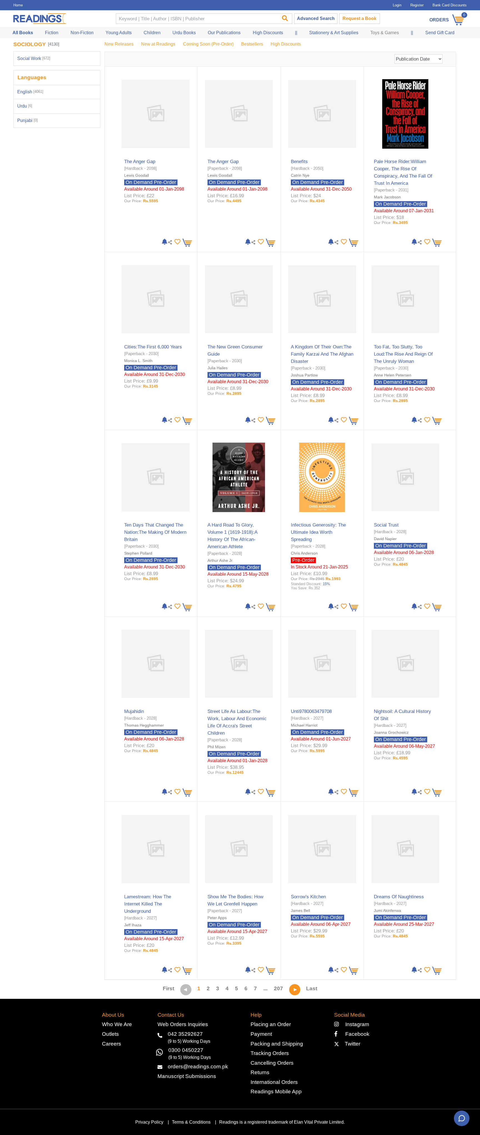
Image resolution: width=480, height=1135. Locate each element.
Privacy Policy (149, 1122)
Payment (261, 1034)
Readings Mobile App (276, 1091)
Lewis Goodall (136, 175)
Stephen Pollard (138, 553)
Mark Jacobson (387, 197)
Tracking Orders (270, 1053)
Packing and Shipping (277, 1044)
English (30, 91)
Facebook (355, 1034)
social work (33, 58)
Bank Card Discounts (449, 5)
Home (18, 5)
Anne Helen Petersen (392, 375)
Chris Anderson (304, 553)
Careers (111, 1044)
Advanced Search (316, 18)
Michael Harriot (304, 725)
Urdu (24, 106)
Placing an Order (271, 1024)
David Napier (385, 539)
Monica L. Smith (138, 360)
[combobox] (196, 19)
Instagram (355, 1024)
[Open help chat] (461, 1118)
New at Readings (158, 44)
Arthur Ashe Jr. (220, 560)
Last (311, 988)
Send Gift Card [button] (439, 32)
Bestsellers (252, 44)
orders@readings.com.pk (198, 1066)
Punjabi (27, 120)
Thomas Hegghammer (144, 725)
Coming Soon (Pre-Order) (208, 44)
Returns (260, 1072)
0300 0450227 (185, 1050)
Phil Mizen (217, 747)
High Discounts (286, 44)
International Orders (274, 1082)
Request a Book (359, 18)
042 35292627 (185, 1034)
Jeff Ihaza (132, 925)
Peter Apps (217, 918)
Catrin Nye (300, 175)
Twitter (351, 1044)
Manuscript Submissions (187, 1076)
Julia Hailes (218, 368)
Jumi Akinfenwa (387, 910)
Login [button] (397, 5)
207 (278, 988)
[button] (177, 241)
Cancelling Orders (272, 1063)
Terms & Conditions (191, 1122)
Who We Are (117, 1024)
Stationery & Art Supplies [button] (333, 32)
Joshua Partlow (304, 375)
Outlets (110, 1034)
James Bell (300, 910)
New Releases (119, 44)
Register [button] (417, 5)
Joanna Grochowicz (391, 732)
